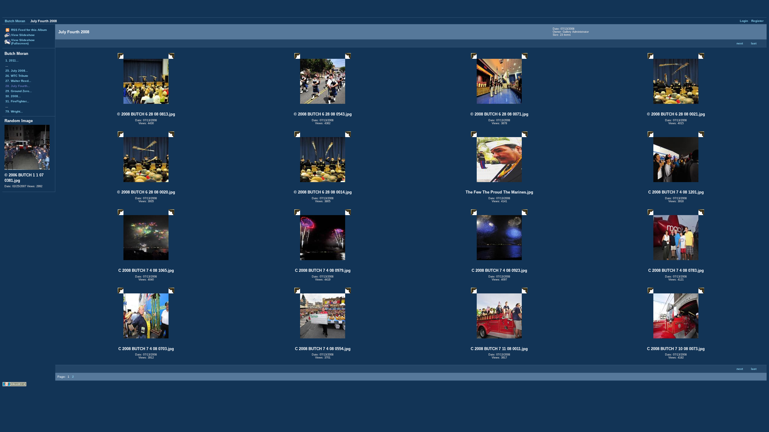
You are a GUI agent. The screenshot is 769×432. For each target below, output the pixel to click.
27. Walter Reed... (18, 80)
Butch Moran (15, 21)
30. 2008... (13, 96)
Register (757, 20)
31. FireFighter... (17, 101)
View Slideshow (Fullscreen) (23, 41)
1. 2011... (12, 60)
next (740, 43)
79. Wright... (14, 111)
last (753, 43)
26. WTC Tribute (16, 75)
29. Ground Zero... (18, 91)
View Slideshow (23, 35)
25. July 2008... (16, 70)
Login (744, 20)
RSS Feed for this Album (29, 30)
